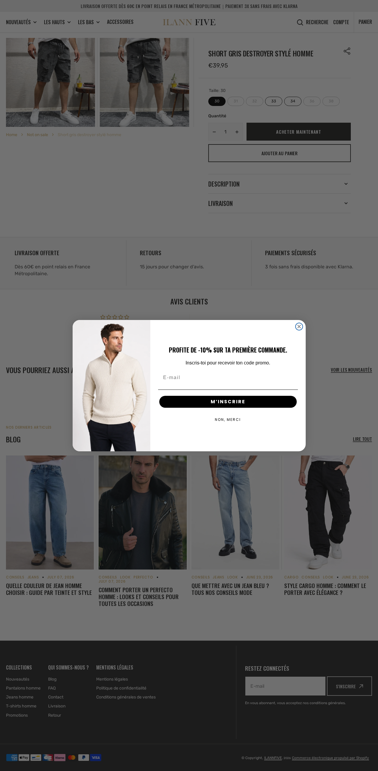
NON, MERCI (228, 419)
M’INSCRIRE (228, 401)
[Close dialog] (299, 326)
